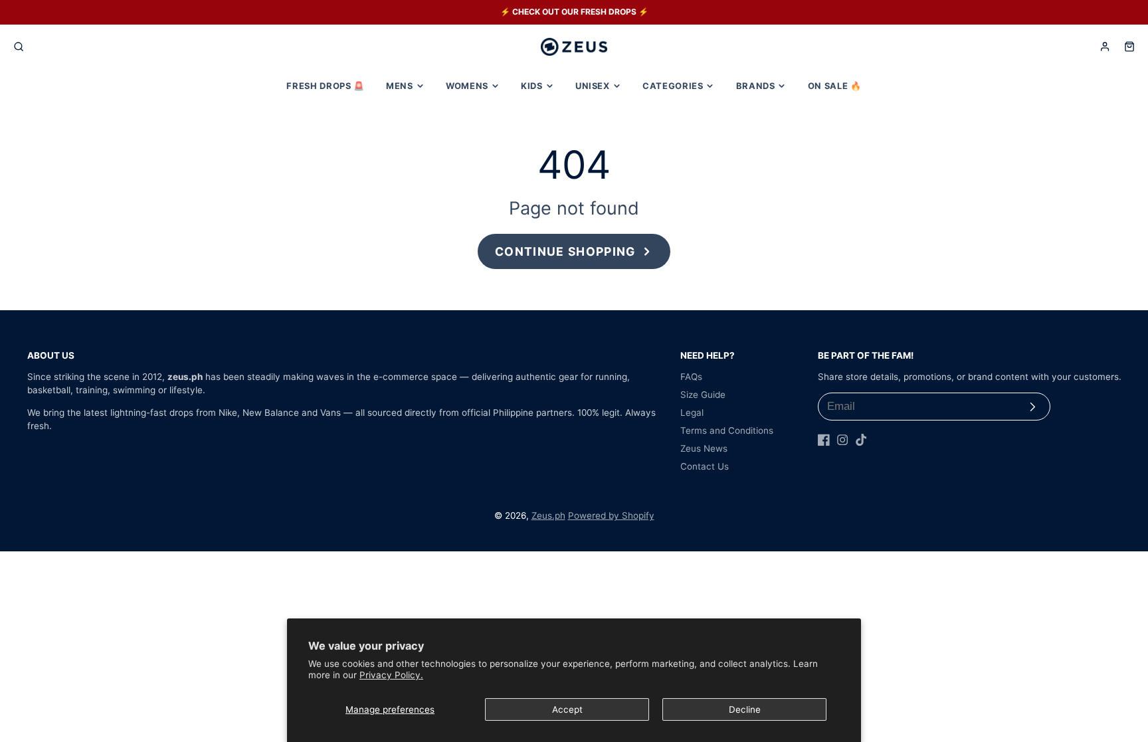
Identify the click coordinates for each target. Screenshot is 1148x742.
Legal (692, 412)
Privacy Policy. (391, 675)
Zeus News (703, 448)
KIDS (532, 85)
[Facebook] (824, 440)
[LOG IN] (1105, 46)
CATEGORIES (672, 85)
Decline (745, 709)
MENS (399, 85)
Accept (567, 709)
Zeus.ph (548, 515)
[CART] (1129, 46)
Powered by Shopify (611, 515)
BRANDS (755, 85)
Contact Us (704, 466)
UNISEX (592, 85)
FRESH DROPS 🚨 (325, 85)
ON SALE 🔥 (835, 85)
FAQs (691, 376)
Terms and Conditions (726, 430)
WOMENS (467, 85)
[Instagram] (842, 440)
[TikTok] (861, 440)
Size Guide (702, 394)
